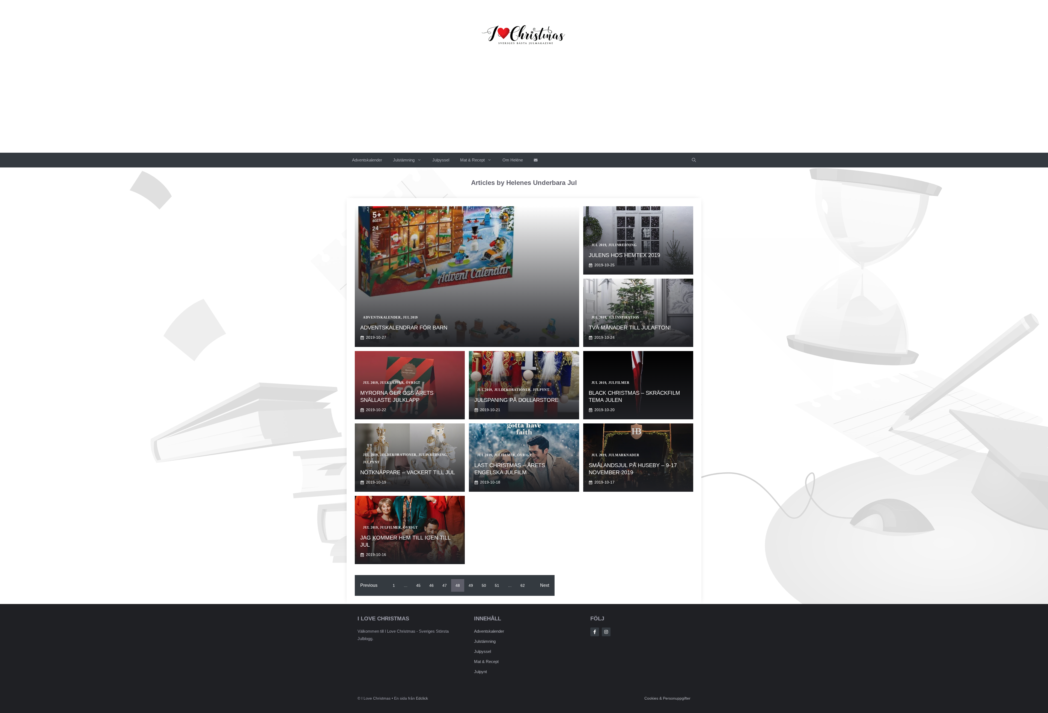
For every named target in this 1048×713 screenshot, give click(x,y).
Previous (368, 585)
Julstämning (404, 160)
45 (418, 585)
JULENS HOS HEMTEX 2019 (624, 255)
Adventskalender (367, 160)
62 (522, 585)
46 (431, 585)
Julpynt (480, 671)
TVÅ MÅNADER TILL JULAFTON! (630, 328)
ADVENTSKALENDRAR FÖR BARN (403, 328)
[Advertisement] (524, 111)
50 (484, 585)
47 (444, 585)
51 (497, 585)
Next (544, 585)
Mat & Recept (472, 160)
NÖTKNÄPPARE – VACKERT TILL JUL (407, 472)
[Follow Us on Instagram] (606, 631)
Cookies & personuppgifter (667, 698)
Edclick (422, 698)
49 (471, 585)
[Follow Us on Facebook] (594, 631)
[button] (693, 160)
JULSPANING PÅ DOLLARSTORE (516, 400)
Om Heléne (512, 160)
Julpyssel (440, 160)
